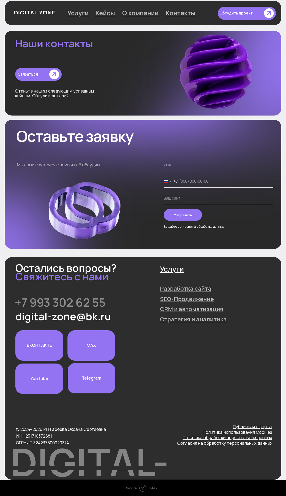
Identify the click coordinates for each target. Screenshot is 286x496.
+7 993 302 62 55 (60, 302)
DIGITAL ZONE (34, 13)
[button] (247, 13)
